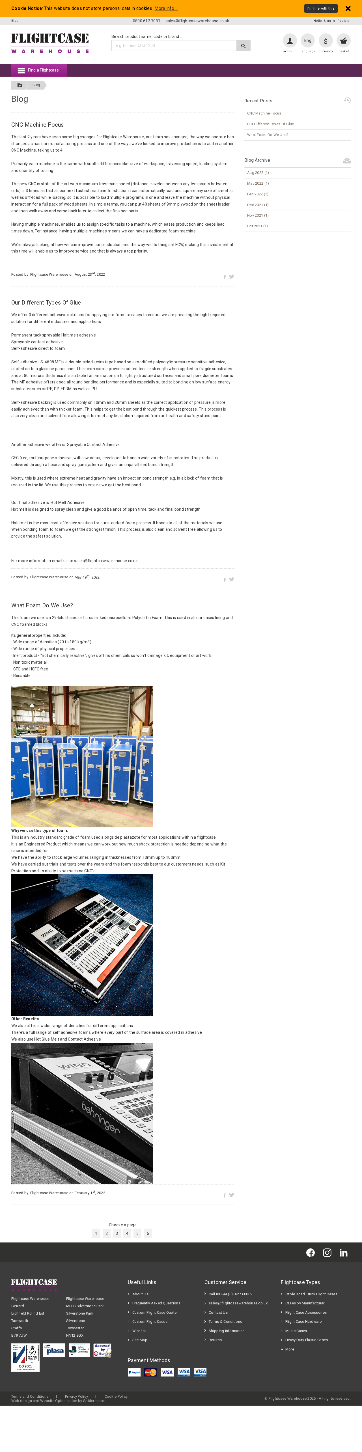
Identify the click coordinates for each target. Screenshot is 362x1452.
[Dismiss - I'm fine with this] (348, 8)
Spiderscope (94, 1401)
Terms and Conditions (30, 1396)
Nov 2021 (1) (258, 215)
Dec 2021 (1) (258, 205)
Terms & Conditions (225, 1321)
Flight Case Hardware (303, 1321)
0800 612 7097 (147, 21)
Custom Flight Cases (149, 1321)
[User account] (290, 40)
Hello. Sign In (324, 21)
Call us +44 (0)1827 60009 (230, 1294)
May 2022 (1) (258, 183)
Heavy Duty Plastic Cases (306, 1340)
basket (344, 51)
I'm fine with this (321, 8)
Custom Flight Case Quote (154, 1312)
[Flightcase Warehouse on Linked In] (345, 1252)
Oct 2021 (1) (257, 226)
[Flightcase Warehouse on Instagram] (328, 1252)
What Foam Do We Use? (42, 605)
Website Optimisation (58, 1401)
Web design (21, 1401)
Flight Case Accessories (306, 1312)
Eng (307, 40)
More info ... (166, 8)
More (289, 1349)
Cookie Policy (116, 1396)
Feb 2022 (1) (257, 194)
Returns (215, 1340)
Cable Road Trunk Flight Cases (311, 1294)
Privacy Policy (76, 1396)
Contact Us (218, 1312)
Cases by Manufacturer (305, 1303)
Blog (36, 85)
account (289, 51)
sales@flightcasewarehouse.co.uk (197, 21)
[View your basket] (344, 40)
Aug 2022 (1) (258, 173)
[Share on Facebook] (224, 276)
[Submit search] (244, 45)
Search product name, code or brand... (146, 36)
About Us (140, 1294)
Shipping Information (227, 1331)
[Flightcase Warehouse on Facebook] (312, 1252)
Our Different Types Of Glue (46, 302)
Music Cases (296, 1331)
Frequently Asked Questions (156, 1303)
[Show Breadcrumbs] (19, 85)
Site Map (139, 1340)
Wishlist (139, 1331)
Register (344, 21)
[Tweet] (231, 276)
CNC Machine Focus (37, 124)
